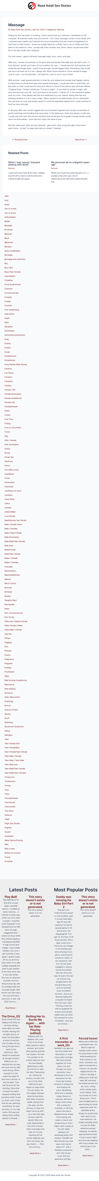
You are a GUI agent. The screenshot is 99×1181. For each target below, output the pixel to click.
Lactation (9, 495)
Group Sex (9, 457)
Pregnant (9, 663)
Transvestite (10, 806)
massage (9, 566)
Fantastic (9, 381)
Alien (7, 196)
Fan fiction (9, 373)
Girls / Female (10, 440)
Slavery (8, 714)
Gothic (7, 449)
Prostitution (10, 672)
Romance (9, 693)
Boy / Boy (9, 268)
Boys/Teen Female (12, 272)
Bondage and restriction (15, 259)
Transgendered (11, 798)
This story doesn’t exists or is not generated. (35, 902)
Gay (6, 436)
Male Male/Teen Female (15, 541)
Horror (7, 465)
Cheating (9, 280)
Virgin (7, 819)
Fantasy (8, 385)
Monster (8, 588)
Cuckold (8, 305)
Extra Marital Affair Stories (16, 364)
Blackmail (9, 242)
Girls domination (12, 444)
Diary (7, 322)
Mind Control (10, 583)
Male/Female (10, 550)
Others (7, 638)
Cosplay (8, 297)
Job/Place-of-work (13, 491)
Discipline (9, 327)
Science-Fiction (11, 710)
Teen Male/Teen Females (15, 773)
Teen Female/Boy (12, 747)
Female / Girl (10, 390)
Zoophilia (9, 861)
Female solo (10, 402)
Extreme (8, 369)
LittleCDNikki (10, 512)
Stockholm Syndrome (14, 726)
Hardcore (9, 461)
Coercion (9, 289)
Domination (10, 331)
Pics (6, 646)
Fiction (7, 415)
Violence (8, 815)
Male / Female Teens (13, 524)
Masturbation (10, 571)
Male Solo (9, 545)
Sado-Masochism (12, 697)
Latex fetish (10, 499)
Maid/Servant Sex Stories (15, 520)
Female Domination (13, 394)
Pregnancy (9, 659)
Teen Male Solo (11, 764)
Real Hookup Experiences (16, 680)
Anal (6, 200)
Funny (7, 432)
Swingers (9, 735)
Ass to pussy (10, 213)
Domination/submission (15, 335)
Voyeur (8, 832)
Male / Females (11, 529)
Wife (6, 844)
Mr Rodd (8, 592)
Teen (7, 739)
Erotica (8, 348)
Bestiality (8, 225)
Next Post (81, 140)
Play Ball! (11, 896)
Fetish (7, 411)
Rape (7, 676)
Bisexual (60, 29)
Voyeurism (9, 836)
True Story (9, 811)
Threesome (9, 777)
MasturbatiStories (12, 575)
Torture (8, 785)
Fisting (7, 423)
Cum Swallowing (12, 310)
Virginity (8, 827)
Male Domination (12, 537)
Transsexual (10, 802)
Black (7, 238)
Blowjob (8, 246)
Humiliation (9, 474)
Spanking (9, 722)
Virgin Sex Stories (12, 823)
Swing (7, 731)
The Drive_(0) (11, 1016)
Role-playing (10, 689)
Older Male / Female (13, 630)
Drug (7, 339)
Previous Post (20, 140)
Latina (7, 503)
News (7, 609)
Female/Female (11, 406)
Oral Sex (8, 634)
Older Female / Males (14, 625)
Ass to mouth (10, 209)
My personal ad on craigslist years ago (70, 163)
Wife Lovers (10, 849)
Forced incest (88, 1038)
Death (7, 318)
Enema (8, 343)
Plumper (8, 651)
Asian (7, 204)
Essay (7, 352)
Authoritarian (10, 217)
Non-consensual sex (14, 613)
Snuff (7, 718)
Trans (7, 794)
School (8, 705)
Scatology (9, 701)
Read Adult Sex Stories (54, 5)
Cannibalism (10, 276)
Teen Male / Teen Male (14, 760)
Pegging (8, 642)
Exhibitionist (10, 360)
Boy (6, 263)
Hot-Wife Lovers (12, 470)
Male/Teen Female (12, 554)
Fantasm (8, 377)
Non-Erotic (9, 617)
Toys (7, 790)
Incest (7, 478)
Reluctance (9, 684)
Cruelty (8, 301)
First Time (9, 419)
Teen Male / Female (13, 756)
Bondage (8, 255)
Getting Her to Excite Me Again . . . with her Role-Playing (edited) (35, 1025)
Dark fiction (9, 314)
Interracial (9, 486)
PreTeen (8, 668)
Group (7, 453)
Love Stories (10, 516)
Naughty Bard (10, 600)
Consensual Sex (12, 293)
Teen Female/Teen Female (16, 752)
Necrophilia (9, 604)
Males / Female (11, 558)
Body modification (12, 251)
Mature (8, 579)
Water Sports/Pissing (14, 840)
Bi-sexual (9, 230)
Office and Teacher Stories (16, 621)
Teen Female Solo (12, 743)
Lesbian (8, 507)
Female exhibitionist (13, 398)
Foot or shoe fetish (13, 427)
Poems (8, 655)
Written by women (13, 853)
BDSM (7, 221)
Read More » (10, 1008)
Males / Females (12, 562)
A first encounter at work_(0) (63, 1042)
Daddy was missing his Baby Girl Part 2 (63, 902)
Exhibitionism (10, 356)
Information (10, 482)
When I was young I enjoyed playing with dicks (24, 163)
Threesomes (10, 781)
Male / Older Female (13, 533)
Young (7, 857)
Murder (8, 596)
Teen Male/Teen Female (15, 768)
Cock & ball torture (13, 284)
